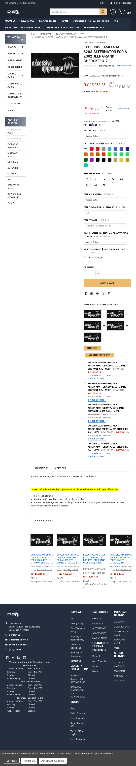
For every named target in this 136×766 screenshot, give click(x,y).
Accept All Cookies (52, 761)
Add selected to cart (99, 355)
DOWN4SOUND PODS (14, 131)
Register (126, 3)
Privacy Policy (76, 623)
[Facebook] (86, 293)
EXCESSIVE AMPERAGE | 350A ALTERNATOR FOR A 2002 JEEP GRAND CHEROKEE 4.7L (107, 386)
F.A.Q (72, 618)
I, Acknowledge (95, 257)
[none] (55, 65)
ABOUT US (10, 21)
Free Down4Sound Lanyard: (105, 207)
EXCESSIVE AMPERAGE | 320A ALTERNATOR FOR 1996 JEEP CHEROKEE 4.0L (108, 428)
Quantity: (89, 267)
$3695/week (123, 108)
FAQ (116, 21)
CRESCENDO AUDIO (13, 187)
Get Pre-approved (92, 113)
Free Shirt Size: (98, 173)
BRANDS (11, 47)
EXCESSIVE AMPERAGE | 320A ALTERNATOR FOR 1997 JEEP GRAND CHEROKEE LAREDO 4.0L (106, 407)
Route (10, 110)
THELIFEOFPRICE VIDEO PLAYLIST (62, 27)
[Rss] (18, 657)
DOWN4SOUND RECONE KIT (14, 196)
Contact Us (75, 661)
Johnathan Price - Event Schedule (91, 21)
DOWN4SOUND (14, 138)
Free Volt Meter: (98, 194)
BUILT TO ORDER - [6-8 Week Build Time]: (105, 251)
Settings (11, 761)
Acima (95, 666)
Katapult (96, 656)
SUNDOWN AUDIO (12, 155)
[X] (103, 293)
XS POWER (12, 168)
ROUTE (65, 21)
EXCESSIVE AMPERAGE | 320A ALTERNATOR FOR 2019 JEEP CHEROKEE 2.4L (108, 446)
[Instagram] (24, 657)
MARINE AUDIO (11, 75)
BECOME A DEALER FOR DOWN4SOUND (77, 678)
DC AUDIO (12, 173)
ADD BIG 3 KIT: (96, 130)
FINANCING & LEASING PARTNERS (22, 27)
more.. (117, 648)
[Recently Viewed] (113, 11)
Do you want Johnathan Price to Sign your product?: (106, 235)
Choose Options (96, 379)
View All (11, 203)
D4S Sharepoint (77, 739)
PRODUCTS (13, 53)
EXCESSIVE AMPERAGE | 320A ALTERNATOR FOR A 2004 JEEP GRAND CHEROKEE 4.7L (107, 365)
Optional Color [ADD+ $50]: (104, 143)
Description (41, 468)
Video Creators (77, 713)
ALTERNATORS (14, 60)
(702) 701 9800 (16, 649)
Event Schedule (77, 718)
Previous (32, 559)
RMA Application (48, 21)
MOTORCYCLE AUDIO (14, 85)
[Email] (91, 293)
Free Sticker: (96, 220)
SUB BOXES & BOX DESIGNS (14, 95)
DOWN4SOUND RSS (94, 27)
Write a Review (124, 65)
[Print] (97, 293)
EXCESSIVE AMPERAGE (13, 146)
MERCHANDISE (15, 103)
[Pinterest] (108, 293)
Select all (92, 348)
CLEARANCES (27, 21)
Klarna (95, 671)
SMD (9, 179)
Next (130, 559)
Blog (72, 708)
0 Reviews (60, 468)
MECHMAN (12, 162)
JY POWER (119, 680)
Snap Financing (99, 661)
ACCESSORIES (14, 67)
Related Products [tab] (43, 520)
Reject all (29, 761)
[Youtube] (13, 657)
